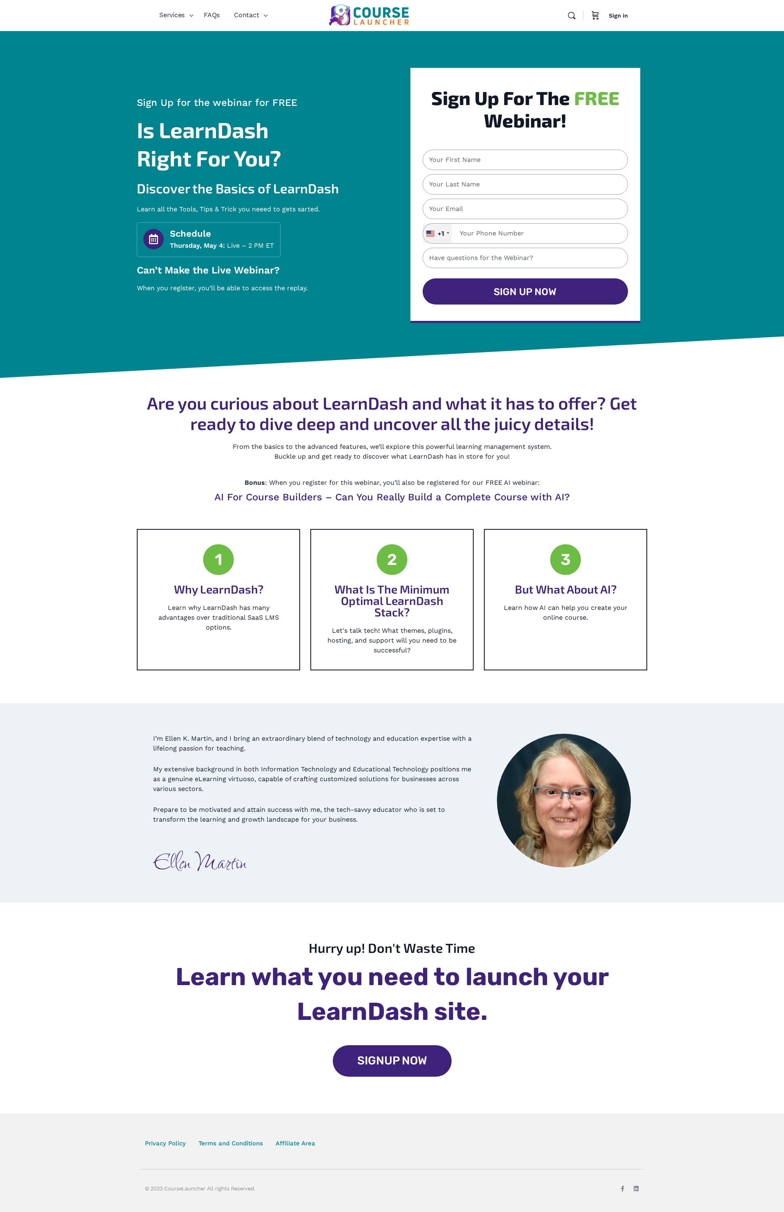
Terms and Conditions (230, 1143)
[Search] (572, 15)
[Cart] (595, 15)
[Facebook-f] (622, 1189)
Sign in (618, 15)
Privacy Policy (165, 1143)
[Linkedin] (636, 1189)
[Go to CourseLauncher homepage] (368, 14)
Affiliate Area (295, 1143)
